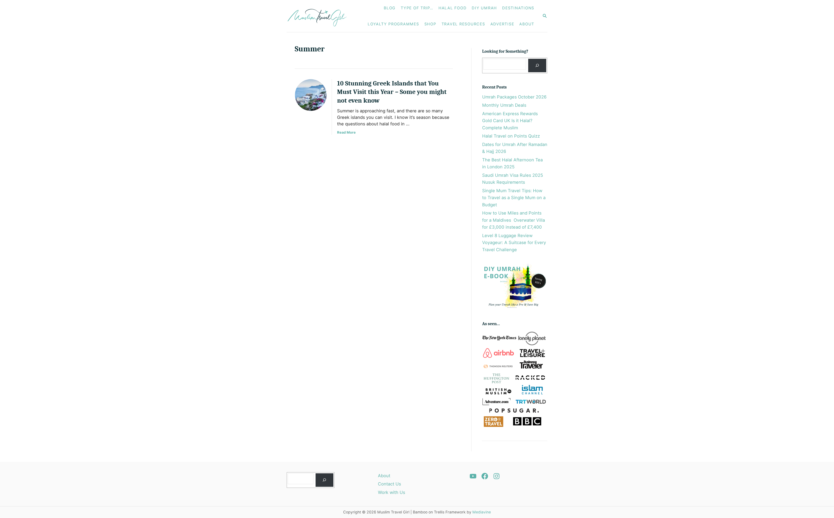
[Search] (537, 65)
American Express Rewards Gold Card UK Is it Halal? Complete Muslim (510, 120)
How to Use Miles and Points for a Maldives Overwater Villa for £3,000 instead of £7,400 (513, 220)
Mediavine (481, 512)
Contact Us (389, 484)
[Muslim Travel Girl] (320, 16)
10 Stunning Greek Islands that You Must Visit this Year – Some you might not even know (392, 92)
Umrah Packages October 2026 (514, 97)
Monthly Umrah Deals (504, 105)
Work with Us (391, 492)
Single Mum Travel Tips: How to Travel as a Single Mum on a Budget (514, 197)
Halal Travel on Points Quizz (511, 136)
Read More (346, 132)
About (384, 475)
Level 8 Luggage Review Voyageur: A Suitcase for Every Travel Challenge (514, 242)
